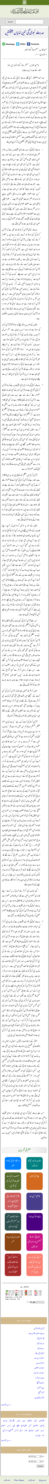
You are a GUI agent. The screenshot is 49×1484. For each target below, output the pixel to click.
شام (25, 1431)
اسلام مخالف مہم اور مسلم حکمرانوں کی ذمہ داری (13, 1222)
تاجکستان (35, 1426)
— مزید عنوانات (6, 1405)
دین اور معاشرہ (39, 1378)
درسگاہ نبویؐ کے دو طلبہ (13, 1163)
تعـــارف (31, 1480)
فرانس (16, 1431)
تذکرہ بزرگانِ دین (39, 1398)
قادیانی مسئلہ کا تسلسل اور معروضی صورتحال (34, 1242)
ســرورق (42, 1480)
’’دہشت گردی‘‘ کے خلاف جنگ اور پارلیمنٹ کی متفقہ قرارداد (13, 1265)
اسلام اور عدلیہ (40, 1363)
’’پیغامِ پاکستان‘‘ (34, 1176)
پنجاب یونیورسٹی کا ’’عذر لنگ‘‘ (34, 1163)
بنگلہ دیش (12, 1421)
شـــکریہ (6, 1480)
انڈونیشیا (29, 1421)
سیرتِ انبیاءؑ (40, 1348)
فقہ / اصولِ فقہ (40, 1338)
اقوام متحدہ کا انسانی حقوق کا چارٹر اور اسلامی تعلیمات (12, 1201)
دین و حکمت (40, 1388)
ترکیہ (30, 1426)
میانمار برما (38, 1436)
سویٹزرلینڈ (31, 1431)
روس (9, 1426)
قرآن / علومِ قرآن (39, 1329)
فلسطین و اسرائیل (8, 1431)
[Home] (24, 14)
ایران (24, 1421)
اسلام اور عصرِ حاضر (38, 1373)
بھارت (5, 1421)
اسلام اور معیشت (39, 1368)
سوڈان (37, 1431)
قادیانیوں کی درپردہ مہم (12, 1239)
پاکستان (42, 1426)
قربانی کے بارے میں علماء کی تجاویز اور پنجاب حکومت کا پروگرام (34, 1265)
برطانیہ (19, 1421)
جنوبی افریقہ (24, 1426)
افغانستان (41, 1421)
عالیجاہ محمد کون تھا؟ (34, 1217)
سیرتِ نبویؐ (40, 1343)
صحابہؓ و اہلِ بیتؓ (39, 1353)
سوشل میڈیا (19, 1480)
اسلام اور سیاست (39, 1358)
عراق (21, 1431)
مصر (43, 1436)
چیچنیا (18, 1426)
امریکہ (35, 1421)
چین (14, 1426)
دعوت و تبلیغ (40, 1383)
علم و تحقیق (41, 1393)
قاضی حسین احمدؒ (34, 1196)
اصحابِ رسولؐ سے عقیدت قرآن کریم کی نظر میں (12, 1181)
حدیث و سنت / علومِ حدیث (36, 1334)
